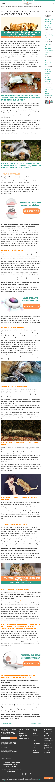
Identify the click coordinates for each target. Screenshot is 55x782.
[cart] (53, 3)
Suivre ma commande (36, 751)
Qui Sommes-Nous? (36, 744)
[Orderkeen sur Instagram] (30, 774)
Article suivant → (36, 723)
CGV (3, 762)
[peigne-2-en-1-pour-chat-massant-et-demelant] (21, 218)
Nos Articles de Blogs (10, 6)
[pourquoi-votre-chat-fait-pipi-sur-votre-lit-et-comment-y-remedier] (21, 583)
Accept (48, 778)
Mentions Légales (10, 762)
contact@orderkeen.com (9, 752)
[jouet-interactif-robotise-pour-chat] (21, 313)
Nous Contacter (35, 734)
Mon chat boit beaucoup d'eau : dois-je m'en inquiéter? (49, 23)
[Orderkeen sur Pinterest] (26, 774)
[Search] (52, 11)
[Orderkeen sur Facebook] (23, 774)
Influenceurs (36, 747)
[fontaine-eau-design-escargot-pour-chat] (21, 671)
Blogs (34, 740)
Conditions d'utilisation (8, 769)
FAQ (34, 738)
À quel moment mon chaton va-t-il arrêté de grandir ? (49, 35)
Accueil (2, 6)
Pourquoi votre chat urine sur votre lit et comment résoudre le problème (48, 75)
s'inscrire (13, 738)
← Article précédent (7, 723)
